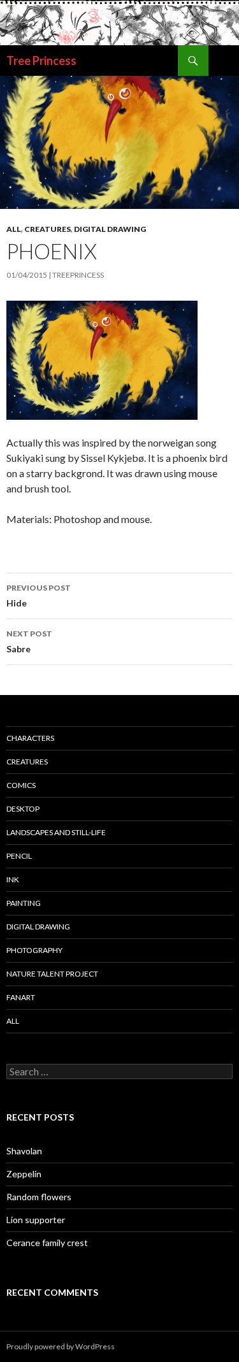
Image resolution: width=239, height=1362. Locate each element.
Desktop (23, 809)
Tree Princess (41, 61)
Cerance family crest (47, 1242)
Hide (38, 595)
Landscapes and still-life (56, 832)
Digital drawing (110, 229)
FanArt (20, 997)
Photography (34, 950)
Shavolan (24, 1150)
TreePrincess (78, 275)
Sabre (29, 641)
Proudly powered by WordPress (60, 1346)
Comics (21, 785)
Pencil (19, 856)
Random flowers (38, 1196)
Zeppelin (23, 1173)
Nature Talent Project (52, 973)
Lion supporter (35, 1219)
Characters (30, 738)
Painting (23, 903)
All (13, 229)
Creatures (47, 229)
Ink (12, 879)
